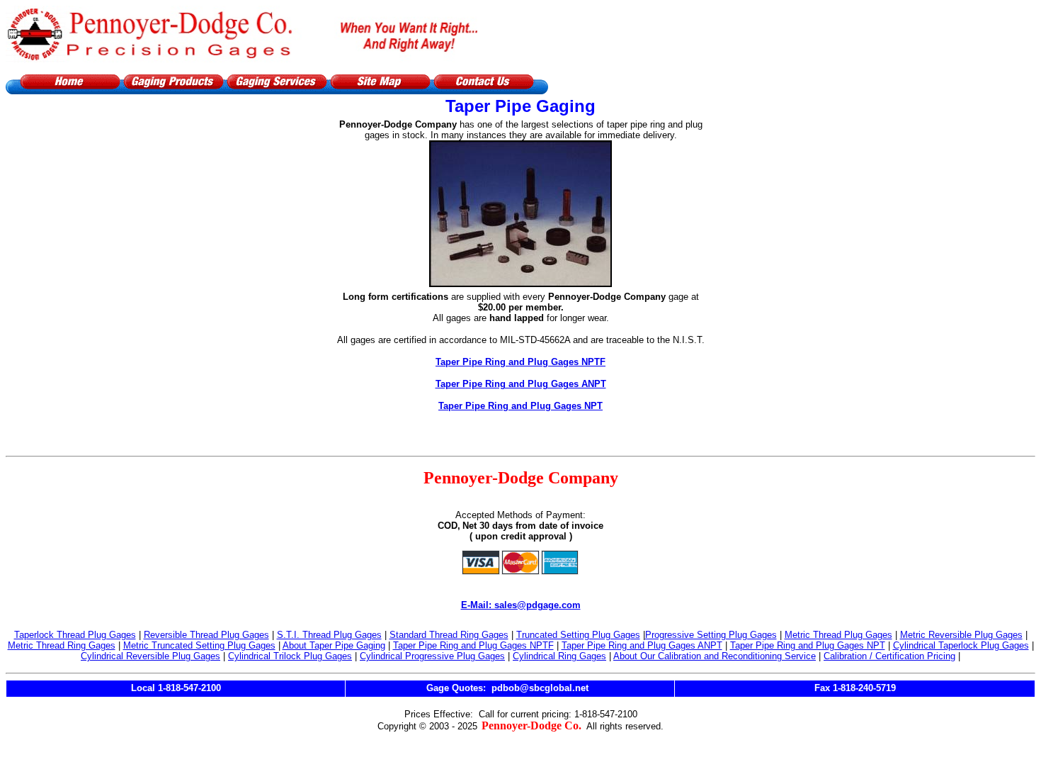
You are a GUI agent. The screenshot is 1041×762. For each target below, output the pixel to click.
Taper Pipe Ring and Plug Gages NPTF (520, 362)
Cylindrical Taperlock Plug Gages (961, 645)
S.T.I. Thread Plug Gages (329, 634)
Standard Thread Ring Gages (448, 634)
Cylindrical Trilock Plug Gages (290, 656)
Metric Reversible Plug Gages (961, 634)
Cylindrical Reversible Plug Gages (150, 656)
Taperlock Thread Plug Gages (75, 634)
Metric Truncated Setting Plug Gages (199, 645)
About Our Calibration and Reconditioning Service (714, 656)
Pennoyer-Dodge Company (520, 478)
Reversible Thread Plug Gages (206, 634)
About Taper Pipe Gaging (334, 645)
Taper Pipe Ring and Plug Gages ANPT (521, 384)
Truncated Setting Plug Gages (578, 634)
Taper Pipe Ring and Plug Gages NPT (520, 405)
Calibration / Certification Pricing (889, 656)
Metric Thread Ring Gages (61, 645)
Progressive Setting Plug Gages (711, 634)
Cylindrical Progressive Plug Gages (432, 656)
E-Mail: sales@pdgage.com (521, 605)
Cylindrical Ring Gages (559, 656)
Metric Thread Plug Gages (838, 634)
